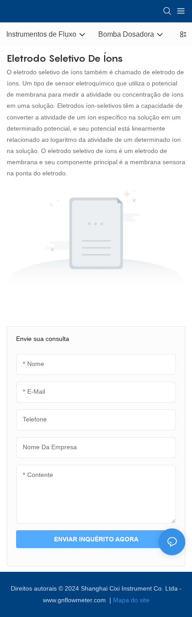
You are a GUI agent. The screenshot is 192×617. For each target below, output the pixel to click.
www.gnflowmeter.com (75, 600)
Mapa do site (131, 600)
